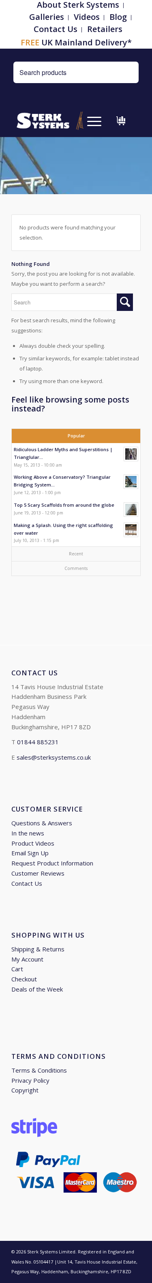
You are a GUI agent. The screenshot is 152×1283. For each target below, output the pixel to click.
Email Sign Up (30, 853)
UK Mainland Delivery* (76, 42)
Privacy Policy (30, 1080)
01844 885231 (38, 742)
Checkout (24, 979)
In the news (27, 833)
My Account (27, 959)
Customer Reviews (37, 873)
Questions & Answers (41, 823)
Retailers (104, 29)
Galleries (46, 16)
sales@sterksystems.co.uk (54, 757)
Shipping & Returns (37, 949)
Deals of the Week (37, 989)
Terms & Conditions (39, 1070)
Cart (17, 969)
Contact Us (55, 29)
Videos (87, 16)
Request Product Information (52, 863)
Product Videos (32, 843)
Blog (118, 16)
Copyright (25, 1090)
